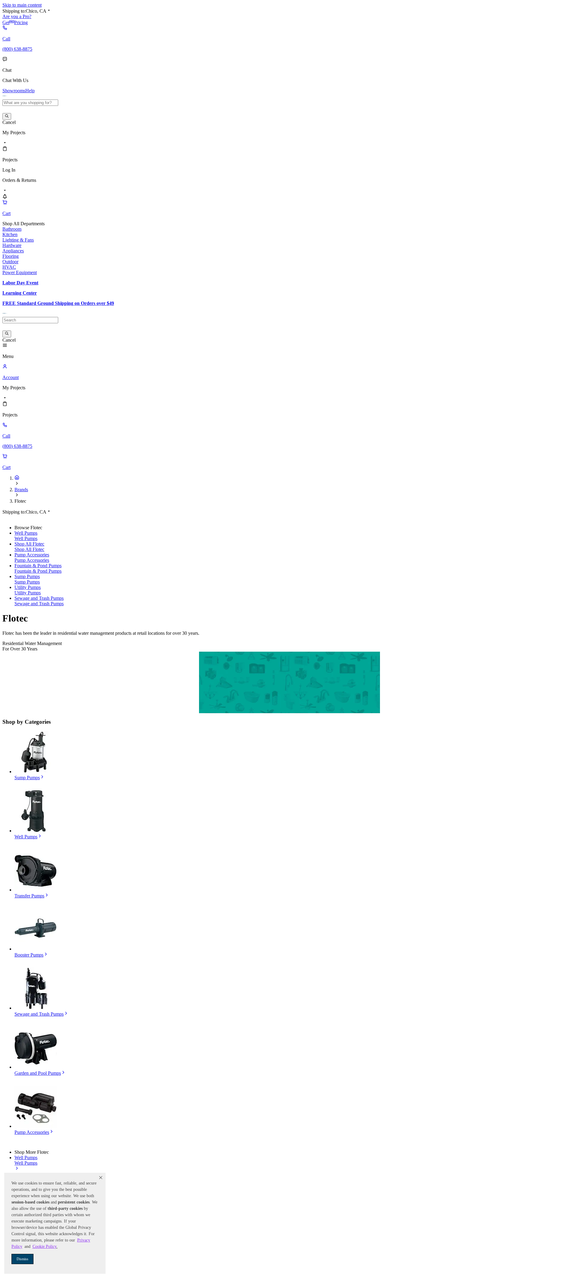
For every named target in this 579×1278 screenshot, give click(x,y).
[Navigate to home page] (4, 96)
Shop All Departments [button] (23, 223)
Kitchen (9, 234)
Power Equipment (19, 272)
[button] (100, 1177)
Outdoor (10, 261)
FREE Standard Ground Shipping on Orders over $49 (58, 303)
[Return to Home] (16, 478)
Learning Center (19, 293)
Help (30, 90)
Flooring (10, 256)
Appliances (13, 250)
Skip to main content (22, 5)
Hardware (11, 245)
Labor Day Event (20, 282)
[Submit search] (6, 116)
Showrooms (13, 90)
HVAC (9, 267)
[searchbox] (30, 103)
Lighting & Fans (18, 239)
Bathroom (11, 229)
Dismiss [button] (22, 1259)
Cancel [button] (9, 122)
